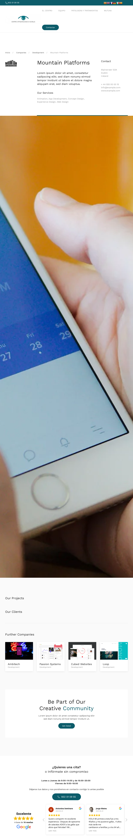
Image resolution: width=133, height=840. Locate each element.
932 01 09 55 (13, 3)
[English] (108, 3)
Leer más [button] (52, 831)
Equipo (61, 11)
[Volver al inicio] (23, 19)
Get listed (66, 726)
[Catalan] (105, 3)
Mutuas (108, 11)
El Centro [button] (47, 11)
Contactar (50, 27)
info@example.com (110, 87)
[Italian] (117, 3)
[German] (114, 3)
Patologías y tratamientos (84, 11)
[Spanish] (120, 3)
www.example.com (110, 90)
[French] (111, 3)
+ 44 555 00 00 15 (110, 84)
